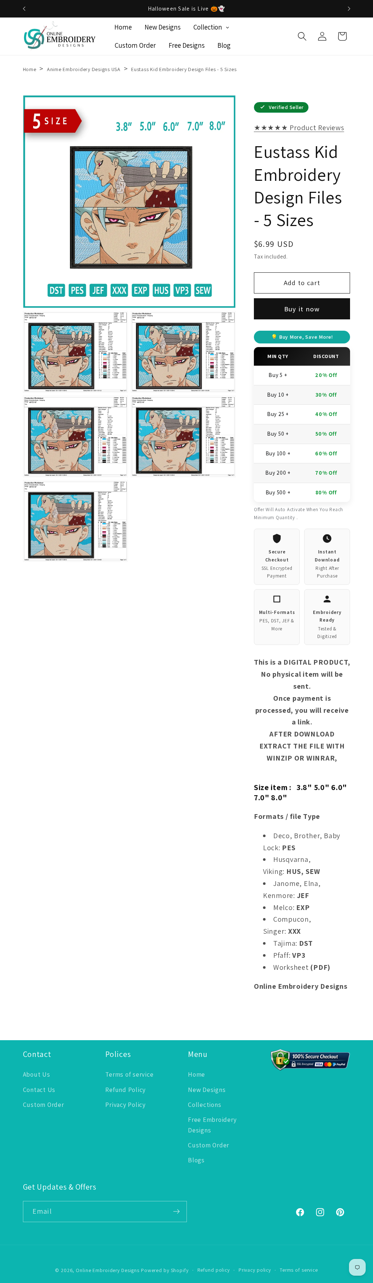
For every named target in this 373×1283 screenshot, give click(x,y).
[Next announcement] (349, 9)
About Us (36, 1074)
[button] (302, 36)
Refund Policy (125, 1089)
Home (29, 69)
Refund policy (213, 1270)
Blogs (196, 1160)
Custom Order (43, 1104)
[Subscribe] (176, 1211)
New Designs (206, 1089)
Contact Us (39, 1089)
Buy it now (302, 308)
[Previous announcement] (24, 9)
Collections (204, 1104)
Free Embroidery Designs (212, 1124)
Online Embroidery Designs (108, 1270)
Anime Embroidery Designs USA (84, 69)
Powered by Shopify (165, 1270)
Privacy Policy (125, 1104)
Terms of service (129, 1074)
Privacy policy (255, 1270)
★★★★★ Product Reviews (299, 127)
